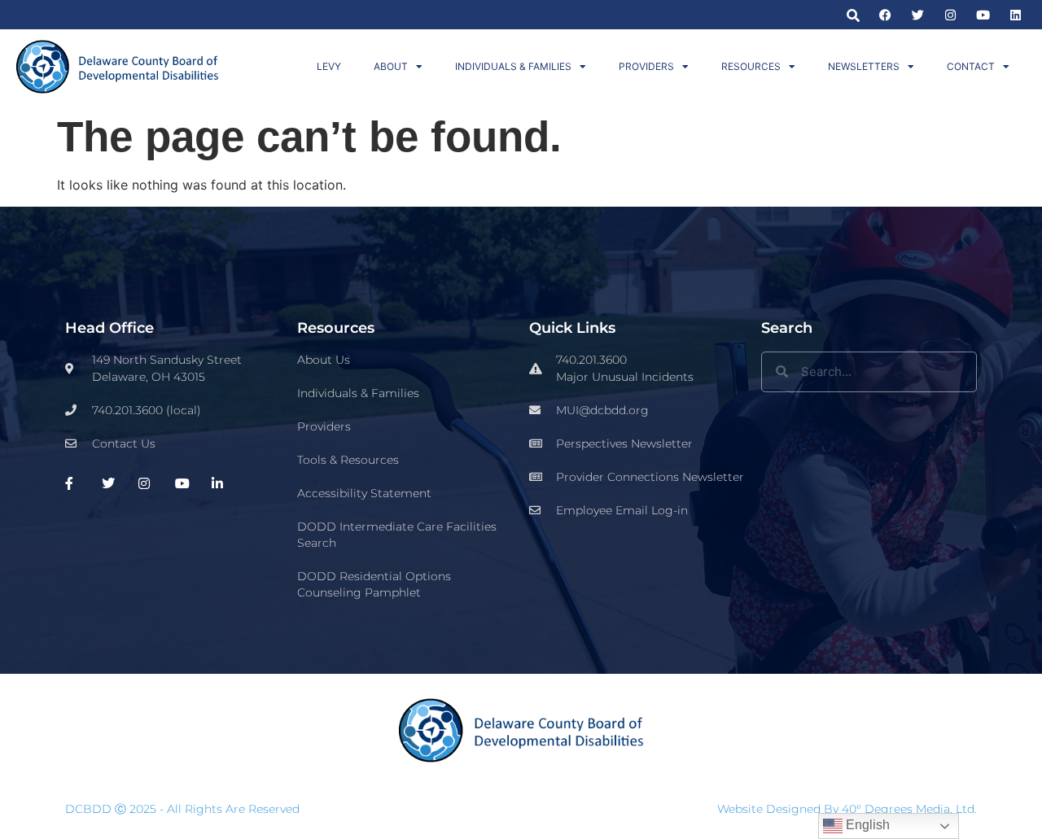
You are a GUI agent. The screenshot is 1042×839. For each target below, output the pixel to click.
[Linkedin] (1015, 15)
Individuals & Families (513, 66)
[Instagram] (950, 15)
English (866, 825)
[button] (853, 15)
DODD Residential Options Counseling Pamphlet (374, 584)
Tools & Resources (348, 459)
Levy (329, 66)
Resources (751, 66)
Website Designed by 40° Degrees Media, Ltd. (847, 809)
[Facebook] (885, 15)
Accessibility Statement (364, 493)
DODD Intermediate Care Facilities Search (397, 534)
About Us (323, 359)
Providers (646, 66)
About (391, 66)
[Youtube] (983, 15)
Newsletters (864, 66)
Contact (971, 66)
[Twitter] (918, 15)
